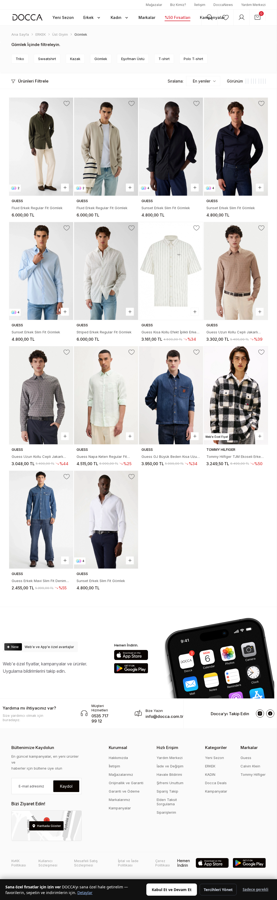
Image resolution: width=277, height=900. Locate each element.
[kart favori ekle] (67, 103)
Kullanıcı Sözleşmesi (47, 863)
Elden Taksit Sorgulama (167, 801)
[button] (92, 17)
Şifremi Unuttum (170, 783)
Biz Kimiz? (178, 5)
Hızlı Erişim (167, 747)
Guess (245, 758)
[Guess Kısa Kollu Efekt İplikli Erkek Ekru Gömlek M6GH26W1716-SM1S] (171, 271)
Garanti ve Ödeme (124, 791)
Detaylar (85, 892)
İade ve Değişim (170, 766)
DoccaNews (223, 5)
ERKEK (210, 766)
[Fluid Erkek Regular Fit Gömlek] (41, 147)
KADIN (210, 774)
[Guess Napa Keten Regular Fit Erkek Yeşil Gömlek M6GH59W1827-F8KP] (106, 395)
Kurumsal (118, 747)
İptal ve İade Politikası (128, 863)
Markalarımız (119, 799)
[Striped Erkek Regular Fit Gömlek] (106, 271)
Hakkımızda (118, 758)
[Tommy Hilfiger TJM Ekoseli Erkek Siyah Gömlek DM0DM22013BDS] (236, 395)
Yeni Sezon (214, 758)
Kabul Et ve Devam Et (172, 889)
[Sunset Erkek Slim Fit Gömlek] (171, 147)
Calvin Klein (250, 766)
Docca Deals (216, 783)
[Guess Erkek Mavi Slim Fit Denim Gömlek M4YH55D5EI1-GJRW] (41, 520)
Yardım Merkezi (253, 5)
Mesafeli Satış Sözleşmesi (86, 863)
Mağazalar (154, 5)
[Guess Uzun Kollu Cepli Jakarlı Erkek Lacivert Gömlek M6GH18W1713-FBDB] (41, 395)
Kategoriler (216, 747)
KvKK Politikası (18, 863)
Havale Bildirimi (169, 774)
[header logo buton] (27, 17)
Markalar (249, 747)
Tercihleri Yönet (218, 889)
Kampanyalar (120, 808)
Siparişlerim (166, 812)
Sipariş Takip (167, 791)
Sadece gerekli (255, 889)
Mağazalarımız (121, 774)
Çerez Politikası (162, 863)
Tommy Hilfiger (253, 774)
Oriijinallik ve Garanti (126, 783)
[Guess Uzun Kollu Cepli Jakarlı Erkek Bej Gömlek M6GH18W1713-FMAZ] (236, 271)
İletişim (199, 5)
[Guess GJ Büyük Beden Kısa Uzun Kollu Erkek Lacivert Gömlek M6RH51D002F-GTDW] (171, 395)
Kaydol (66, 786)
